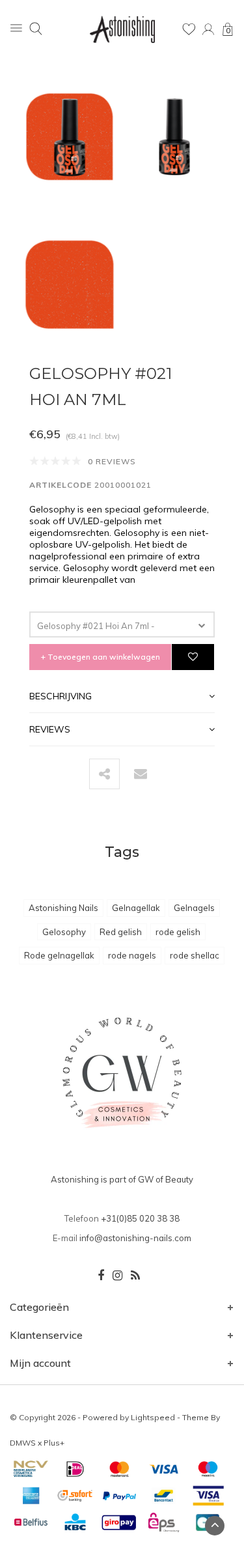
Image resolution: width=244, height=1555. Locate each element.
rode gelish (178, 932)
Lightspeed (153, 1417)
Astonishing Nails (63, 908)
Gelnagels (194, 908)
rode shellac (194, 955)
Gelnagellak (136, 908)
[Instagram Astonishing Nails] (117, 1275)
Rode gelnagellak (59, 955)
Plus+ (54, 1443)
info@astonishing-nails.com (135, 1238)
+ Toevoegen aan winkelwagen (100, 657)
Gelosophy (64, 932)
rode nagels (132, 955)
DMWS (23, 1443)
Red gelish (121, 932)
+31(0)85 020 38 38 (140, 1218)
